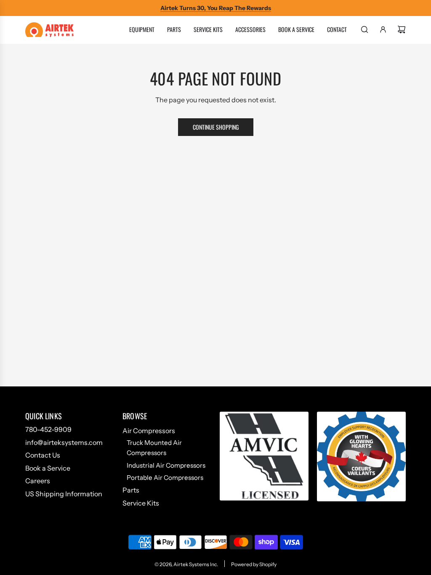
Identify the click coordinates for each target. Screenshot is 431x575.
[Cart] (401, 29)
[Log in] (383, 29)
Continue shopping (216, 126)
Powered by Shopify (254, 564)
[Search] (364, 29)
